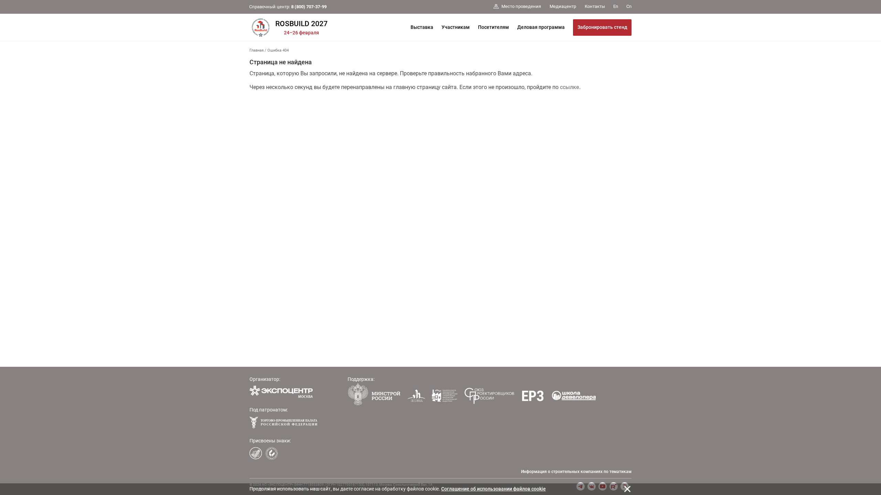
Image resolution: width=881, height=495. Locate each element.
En (615, 6)
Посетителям (493, 27)
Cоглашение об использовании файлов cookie (493, 489)
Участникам (456, 27)
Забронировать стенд (602, 27)
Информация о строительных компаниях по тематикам (576, 471)
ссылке (569, 87)
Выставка (422, 27)
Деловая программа (541, 27)
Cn (628, 6)
